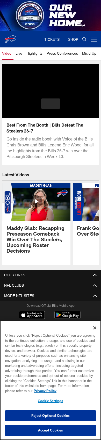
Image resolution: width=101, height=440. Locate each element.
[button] (50, 103)
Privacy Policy (44, 391)
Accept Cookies (50, 430)
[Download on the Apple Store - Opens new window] (32, 315)
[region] (50, 380)
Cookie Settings (50, 401)
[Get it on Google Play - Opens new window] (67, 317)
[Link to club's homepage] (10, 37)
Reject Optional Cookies (50, 415)
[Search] (84, 39)
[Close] (94, 328)
